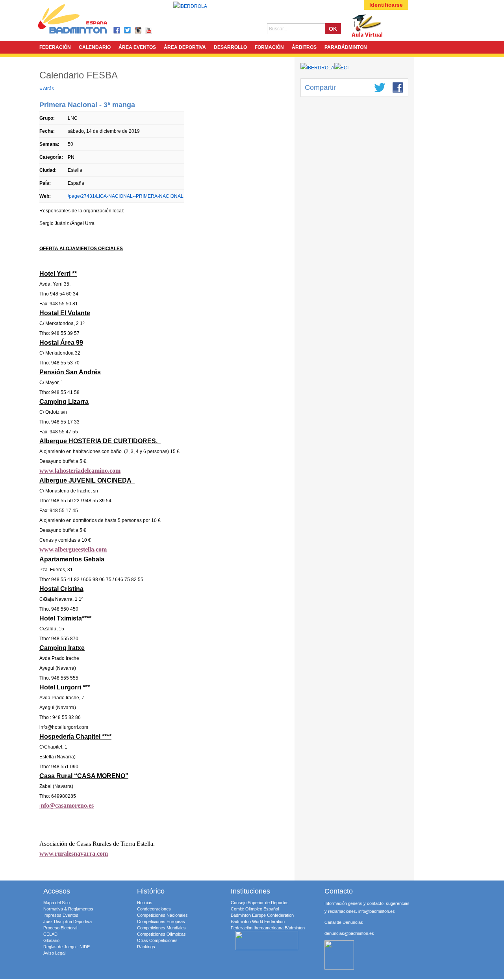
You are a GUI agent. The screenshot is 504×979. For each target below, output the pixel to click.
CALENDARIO (95, 47)
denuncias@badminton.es (349, 933)
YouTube (149, 30)
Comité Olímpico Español (255, 909)
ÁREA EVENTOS (137, 47)
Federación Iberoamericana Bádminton (268, 927)
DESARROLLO (230, 47)
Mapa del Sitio (56, 902)
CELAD (50, 934)
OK (333, 29)
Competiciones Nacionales (162, 915)
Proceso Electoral (60, 927)
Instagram (138, 30)
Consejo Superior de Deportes (260, 902)
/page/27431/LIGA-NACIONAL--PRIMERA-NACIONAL (125, 196)
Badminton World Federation (258, 921)
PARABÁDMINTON (345, 47)
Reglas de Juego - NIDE (66, 946)
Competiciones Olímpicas (161, 934)
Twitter (128, 30)
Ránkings (146, 946)
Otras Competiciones (157, 940)
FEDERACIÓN (55, 47)
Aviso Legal (54, 953)
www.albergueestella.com (73, 549)
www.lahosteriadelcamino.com (79, 470)
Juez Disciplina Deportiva (67, 921)
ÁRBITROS (304, 47)
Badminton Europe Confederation (262, 915)
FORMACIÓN (269, 47)
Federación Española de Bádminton (82, 20)
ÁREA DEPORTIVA (185, 47)
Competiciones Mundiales (161, 927)
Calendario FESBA (78, 75)
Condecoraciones (154, 909)
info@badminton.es (376, 911)
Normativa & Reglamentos (68, 909)
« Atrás (46, 88)
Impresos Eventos (60, 915)
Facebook (117, 30)
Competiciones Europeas (161, 921)
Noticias (144, 902)
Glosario (51, 940)
